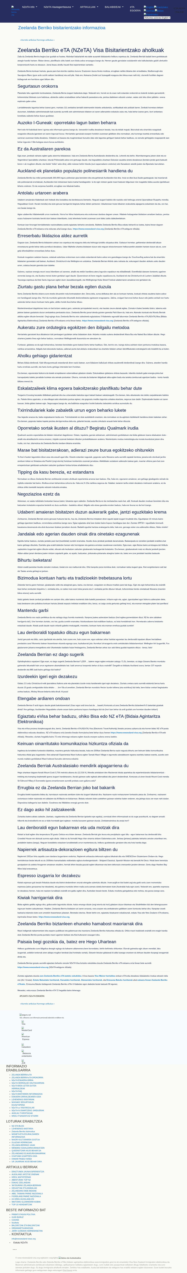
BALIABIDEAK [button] (113, 7)
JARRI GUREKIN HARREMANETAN (27, 1231)
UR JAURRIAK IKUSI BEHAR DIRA (27, 1162)
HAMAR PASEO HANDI (22, 1159)
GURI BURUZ (18, 1217)
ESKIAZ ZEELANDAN (21, 1182)
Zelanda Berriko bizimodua (23, 1131)
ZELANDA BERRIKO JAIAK (23, 1145)
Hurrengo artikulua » (45, 40)
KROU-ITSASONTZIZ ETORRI (25, 1116)
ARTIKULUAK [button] (88, 7)
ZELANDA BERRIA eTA (22, 1075)
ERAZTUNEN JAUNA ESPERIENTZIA (28, 1172)
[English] (149, 7)
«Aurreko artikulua (28, 40)
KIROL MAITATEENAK (21, 1177)
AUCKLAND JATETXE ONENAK (25, 1174)
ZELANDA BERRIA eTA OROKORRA (27, 1077)
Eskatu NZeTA (20, 1242)
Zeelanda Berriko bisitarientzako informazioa (61, 27)
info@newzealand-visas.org (24, 1239)
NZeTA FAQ (17, 1091)
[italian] (159, 10)
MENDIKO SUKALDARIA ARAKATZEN (28, 1148)
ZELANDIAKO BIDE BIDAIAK (24, 1191)
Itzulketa (15, 1223)
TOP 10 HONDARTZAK (22, 1204)
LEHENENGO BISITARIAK (23, 1099)
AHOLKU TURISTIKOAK (22, 1113)
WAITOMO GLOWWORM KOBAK (26, 1202)
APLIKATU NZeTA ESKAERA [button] (32, 996)
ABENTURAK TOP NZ (21, 1180)
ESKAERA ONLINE (179, 10)
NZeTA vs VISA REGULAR (23, 1108)
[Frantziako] (161, 7)
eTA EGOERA (135, 9)
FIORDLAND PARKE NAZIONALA (26, 1196)
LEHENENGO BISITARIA (22, 1129)
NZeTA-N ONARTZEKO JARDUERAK (28, 1110)
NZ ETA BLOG (18, 1126)
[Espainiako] (151, 14)
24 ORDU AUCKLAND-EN (23, 1199)
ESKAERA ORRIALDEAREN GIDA (26, 1097)
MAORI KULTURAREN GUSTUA (26, 1140)
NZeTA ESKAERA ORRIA (22, 1080)
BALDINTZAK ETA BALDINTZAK (26, 1225)
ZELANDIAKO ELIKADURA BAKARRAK (28, 1153)
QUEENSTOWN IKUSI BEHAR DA (26, 1151)
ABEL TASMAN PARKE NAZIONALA (27, 1193)
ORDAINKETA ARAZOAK (22, 1228)
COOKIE (15, 1220)
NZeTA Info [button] (28, 7)
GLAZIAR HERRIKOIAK (22, 1142)
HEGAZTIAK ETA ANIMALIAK (24, 1188)
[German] (149, 10)
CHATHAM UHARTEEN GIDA (24, 1156)
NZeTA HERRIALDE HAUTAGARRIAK (28, 1083)
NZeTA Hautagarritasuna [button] (58, 7)
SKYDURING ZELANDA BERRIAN (26, 1185)
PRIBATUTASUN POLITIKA (23, 1214)
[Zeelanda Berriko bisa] (15, 6)
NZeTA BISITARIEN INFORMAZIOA (27, 1094)
